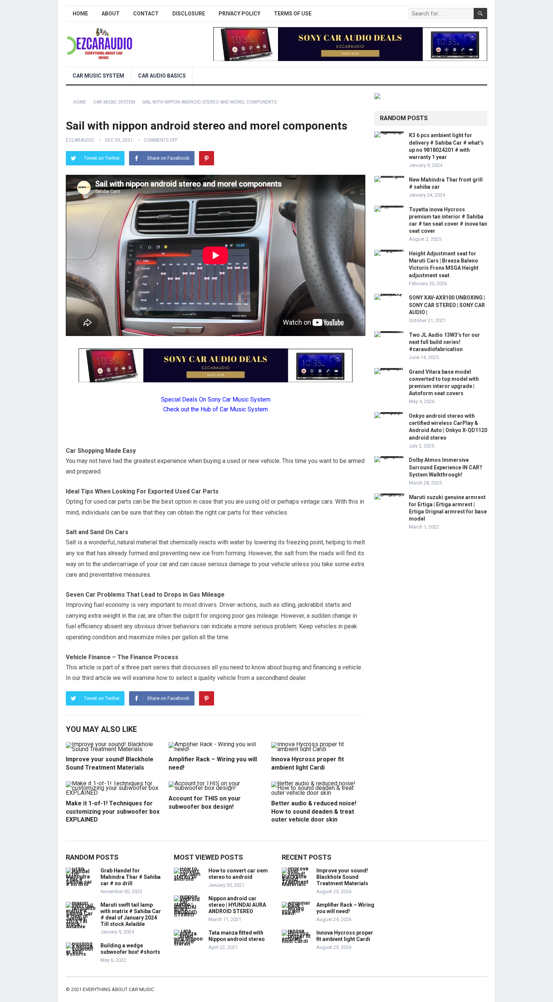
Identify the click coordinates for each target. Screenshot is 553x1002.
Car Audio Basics (162, 76)
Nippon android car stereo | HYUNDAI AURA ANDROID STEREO (237, 904)
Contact (146, 14)
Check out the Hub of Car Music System (215, 409)
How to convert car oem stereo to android (238, 874)
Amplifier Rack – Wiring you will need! (345, 908)
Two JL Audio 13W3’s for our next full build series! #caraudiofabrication (444, 342)
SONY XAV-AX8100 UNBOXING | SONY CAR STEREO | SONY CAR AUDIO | (447, 305)
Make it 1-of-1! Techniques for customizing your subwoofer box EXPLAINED (113, 811)
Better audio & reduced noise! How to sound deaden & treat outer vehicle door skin (313, 811)
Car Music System (98, 76)
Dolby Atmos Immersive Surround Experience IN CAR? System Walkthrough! (445, 467)
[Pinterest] (206, 158)
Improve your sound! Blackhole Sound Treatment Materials (342, 877)
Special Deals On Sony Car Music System (215, 399)
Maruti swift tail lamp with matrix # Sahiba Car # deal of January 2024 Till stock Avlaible (130, 914)
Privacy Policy (239, 14)
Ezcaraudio (80, 140)
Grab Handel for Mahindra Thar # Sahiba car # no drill (130, 877)
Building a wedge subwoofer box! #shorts (130, 948)
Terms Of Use (292, 14)
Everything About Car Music (118, 989)
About (111, 14)
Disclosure (188, 14)
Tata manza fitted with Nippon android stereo (236, 936)
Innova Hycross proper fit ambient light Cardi (344, 936)
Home (80, 14)
